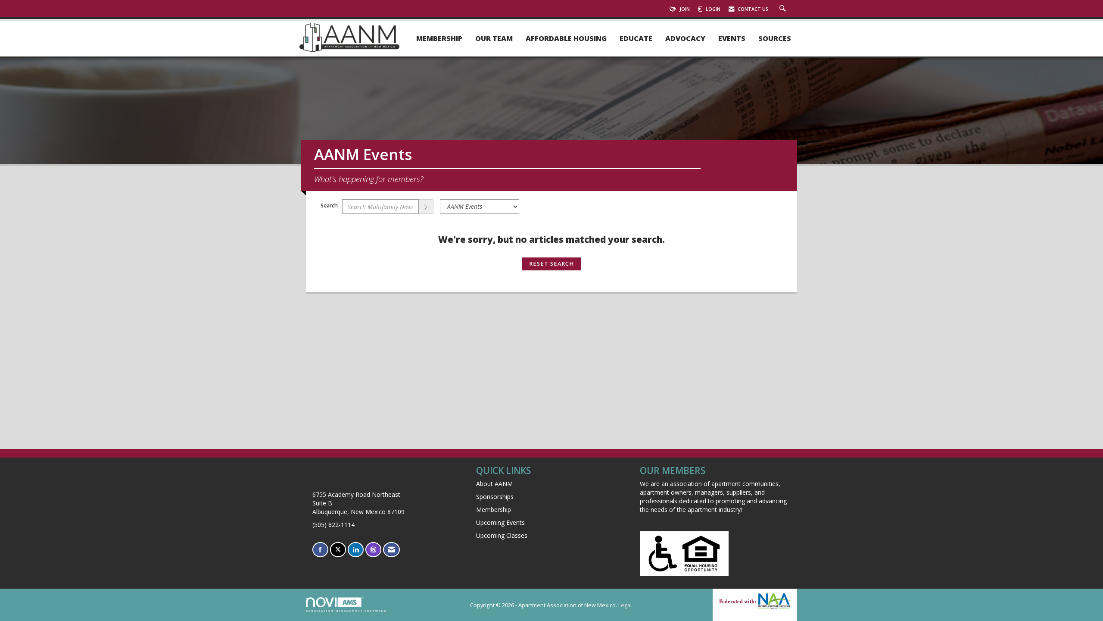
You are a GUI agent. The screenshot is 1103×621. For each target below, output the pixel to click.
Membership (439, 38)
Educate (636, 38)
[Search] (426, 206)
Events (731, 38)
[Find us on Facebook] (320, 549)
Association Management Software (346, 610)
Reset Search (551, 263)
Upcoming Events (500, 522)
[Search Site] (783, 9)
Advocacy (685, 38)
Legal (625, 605)
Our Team (494, 38)
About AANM (494, 484)
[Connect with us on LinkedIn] (356, 549)
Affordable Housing (566, 38)
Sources (774, 38)
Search (329, 205)
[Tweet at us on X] (338, 549)
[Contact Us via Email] (391, 549)
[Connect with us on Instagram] (373, 549)
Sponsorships (495, 496)
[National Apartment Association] (773, 601)
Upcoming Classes (501, 535)
